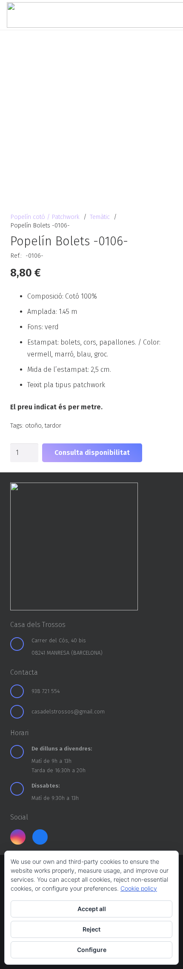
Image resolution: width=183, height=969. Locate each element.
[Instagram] (18, 837)
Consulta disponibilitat (92, 453)
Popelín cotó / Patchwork (45, 217)
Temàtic (100, 217)
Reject (91, 929)
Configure (91, 949)
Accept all (91, 908)
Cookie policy (138, 888)
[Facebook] (40, 837)
